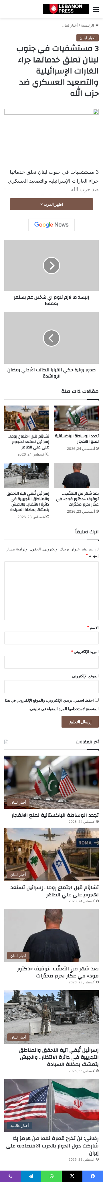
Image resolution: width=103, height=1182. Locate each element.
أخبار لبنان (70, 25)
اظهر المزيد (53, 204)
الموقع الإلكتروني (85, 676)
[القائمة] (96, 11)
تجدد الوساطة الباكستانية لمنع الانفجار (77, 438)
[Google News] (51, 225)
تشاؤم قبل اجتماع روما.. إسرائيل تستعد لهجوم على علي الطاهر (28, 442)
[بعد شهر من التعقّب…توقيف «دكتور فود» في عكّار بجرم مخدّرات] (76, 475)
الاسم (93, 627)
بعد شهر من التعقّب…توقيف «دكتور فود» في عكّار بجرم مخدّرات (77, 499)
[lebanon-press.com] (66, 9)
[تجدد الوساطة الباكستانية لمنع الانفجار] (76, 418)
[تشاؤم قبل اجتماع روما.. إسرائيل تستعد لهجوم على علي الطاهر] (26, 418)
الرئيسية (88, 25)
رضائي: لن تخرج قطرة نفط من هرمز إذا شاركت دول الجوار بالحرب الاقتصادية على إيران (52, 1145)
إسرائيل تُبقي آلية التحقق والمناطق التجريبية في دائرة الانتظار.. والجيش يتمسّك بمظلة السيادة (28, 502)
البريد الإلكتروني (85, 651)
